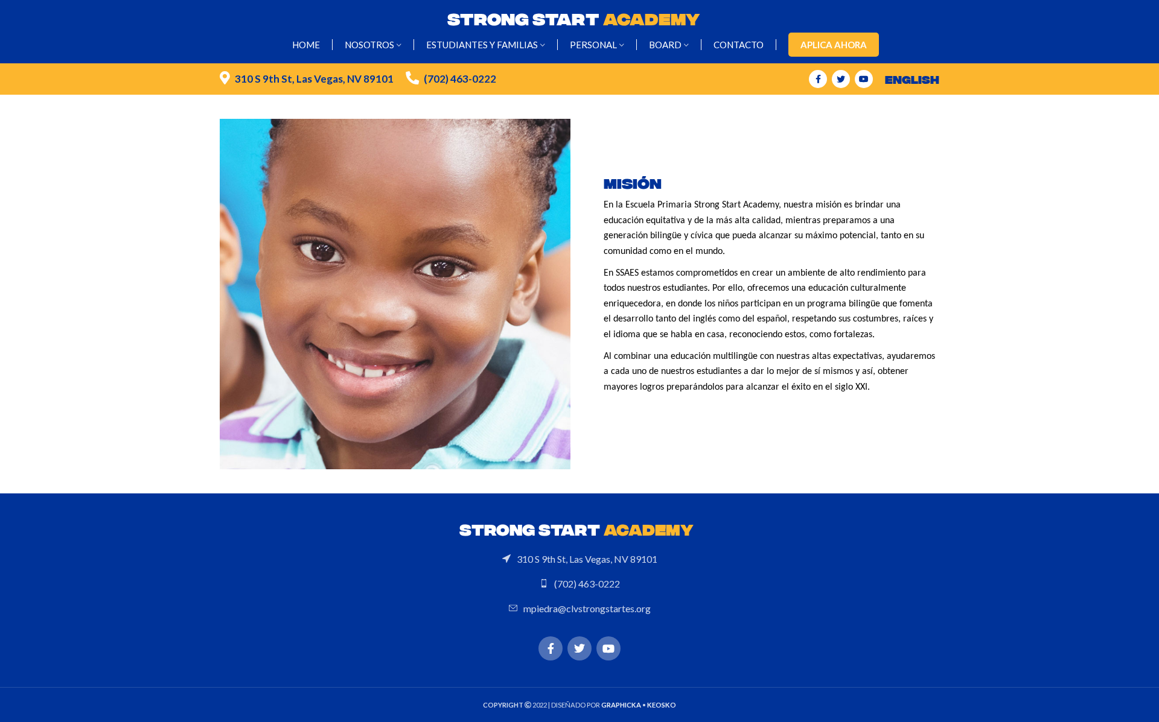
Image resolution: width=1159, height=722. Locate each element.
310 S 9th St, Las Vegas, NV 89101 (314, 78)
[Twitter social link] (841, 79)
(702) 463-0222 (460, 78)
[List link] (579, 559)
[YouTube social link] (864, 79)
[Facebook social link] (818, 79)
